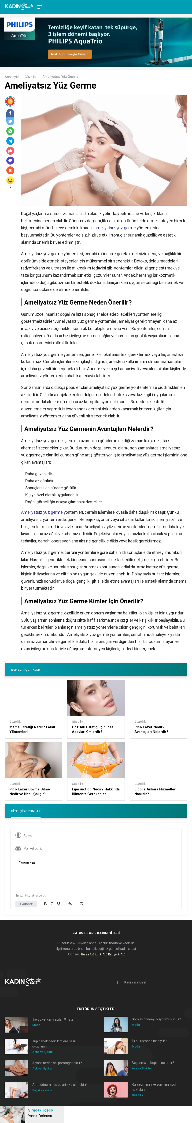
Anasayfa (12, 77)
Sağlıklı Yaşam (42, 1090)
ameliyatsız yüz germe (115, 227)
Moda (36, 1024)
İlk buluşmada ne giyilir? (149, 1041)
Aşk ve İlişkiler (42, 1068)
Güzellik (30, 77)
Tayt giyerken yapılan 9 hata (53, 1019)
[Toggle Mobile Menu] (39, 6)
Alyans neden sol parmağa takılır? (57, 1063)
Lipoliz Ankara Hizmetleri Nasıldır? (155, 791)
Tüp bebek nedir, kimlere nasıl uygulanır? (54, 1043)
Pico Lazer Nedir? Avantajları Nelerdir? (151, 729)
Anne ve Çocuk (42, 1051)
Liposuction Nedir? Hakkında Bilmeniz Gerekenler (96, 791)
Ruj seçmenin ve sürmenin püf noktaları (154, 1087)
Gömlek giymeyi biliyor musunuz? (156, 1019)
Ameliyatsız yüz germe (42, 512)
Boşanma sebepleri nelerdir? (153, 1063)
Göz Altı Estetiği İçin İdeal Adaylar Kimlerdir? (93, 729)
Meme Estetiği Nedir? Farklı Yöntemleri (32, 729)
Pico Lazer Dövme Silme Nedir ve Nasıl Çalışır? (29, 791)
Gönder (26, 904)
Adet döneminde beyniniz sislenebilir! (59, 1085)
